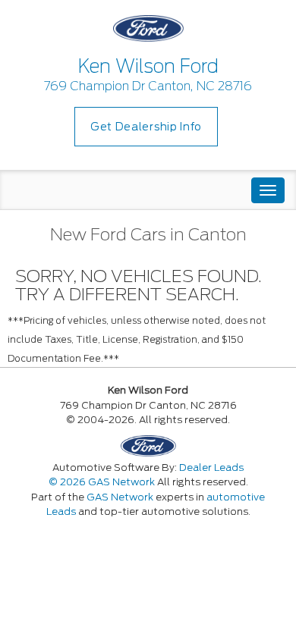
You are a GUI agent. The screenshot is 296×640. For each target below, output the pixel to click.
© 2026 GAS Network (102, 482)
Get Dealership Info (146, 127)
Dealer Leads (211, 467)
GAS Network (120, 497)
